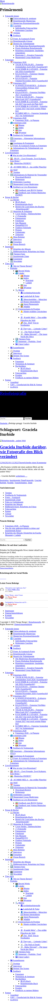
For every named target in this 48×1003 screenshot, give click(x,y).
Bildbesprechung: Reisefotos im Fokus (20, 507)
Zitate (30, 483)
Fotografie (29, 480)
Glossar (8, 514)
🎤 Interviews (16, 239)
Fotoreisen (9, 60)
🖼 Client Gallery (22, 344)
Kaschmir (29, 280)
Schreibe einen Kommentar (35, 463)
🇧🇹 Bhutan (19, 125)
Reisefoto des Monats (14, 504)
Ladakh (29, 283)
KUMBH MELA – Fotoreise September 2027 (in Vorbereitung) (31, 114)
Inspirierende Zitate (17, 480)
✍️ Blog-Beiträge (17, 237)
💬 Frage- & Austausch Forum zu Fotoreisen (28, 146)
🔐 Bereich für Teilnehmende (22, 44)
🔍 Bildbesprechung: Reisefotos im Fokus (27, 251)
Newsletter (9, 516)
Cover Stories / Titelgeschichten (28, 214)
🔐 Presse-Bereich (17, 244)
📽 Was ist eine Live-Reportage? (23, 155)
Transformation (20, 483)
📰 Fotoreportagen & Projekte (27, 309)
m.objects (14, 387)
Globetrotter (20, 232)
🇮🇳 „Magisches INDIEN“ (20, 163)
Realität (10, 483)
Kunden (18, 375)
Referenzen (20, 179)
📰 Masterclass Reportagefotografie (24, 23)
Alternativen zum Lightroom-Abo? (15, 588)
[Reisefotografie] (7, 3)
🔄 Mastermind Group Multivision (24, 184)
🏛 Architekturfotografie (30, 293)
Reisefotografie (13, 393)
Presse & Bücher (12, 197)
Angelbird (14, 382)
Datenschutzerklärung (6, 568)
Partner (8, 380)
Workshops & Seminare (25, 364)
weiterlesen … (21, 476)
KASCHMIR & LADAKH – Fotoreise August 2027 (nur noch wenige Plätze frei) (31, 108)
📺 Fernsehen (16, 242)
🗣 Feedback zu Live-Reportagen (23, 187)
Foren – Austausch (12, 497)
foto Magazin (20, 223)
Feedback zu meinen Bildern (27, 378)
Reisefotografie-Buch (24, 204)
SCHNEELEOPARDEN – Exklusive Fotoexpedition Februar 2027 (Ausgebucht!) (30, 87)
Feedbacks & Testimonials (15, 495)
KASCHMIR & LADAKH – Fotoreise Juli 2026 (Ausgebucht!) (31, 70)
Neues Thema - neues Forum (14, 595)
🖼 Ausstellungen (17, 348)
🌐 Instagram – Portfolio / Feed (28, 341)
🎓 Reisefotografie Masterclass (22, 21)
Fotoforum (19, 221)
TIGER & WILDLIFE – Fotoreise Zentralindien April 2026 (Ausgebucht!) (31, 65)
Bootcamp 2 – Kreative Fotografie (29, 55)
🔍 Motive (19, 290)
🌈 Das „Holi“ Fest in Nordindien (29, 324)
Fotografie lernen (12, 16)
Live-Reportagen (12, 153)
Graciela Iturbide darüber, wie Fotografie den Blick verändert (23, 452)
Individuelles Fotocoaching (26, 28)
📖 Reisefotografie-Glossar (21, 41)
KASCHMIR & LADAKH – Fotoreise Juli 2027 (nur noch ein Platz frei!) (31, 103)
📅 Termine (15, 33)
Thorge (21, 463)
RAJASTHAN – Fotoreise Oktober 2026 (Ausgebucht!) (29, 75)
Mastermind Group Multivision (27, 57)
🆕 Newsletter (16, 261)
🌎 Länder (19, 273)
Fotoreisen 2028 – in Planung (27, 120)
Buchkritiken (20, 366)
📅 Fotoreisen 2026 (18, 62)
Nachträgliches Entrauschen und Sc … (16, 602)
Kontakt (8, 615)
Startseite (4, 423)
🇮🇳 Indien (19, 128)
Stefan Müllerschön (14, 590)
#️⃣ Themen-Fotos (17, 254)
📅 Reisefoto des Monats (20, 249)
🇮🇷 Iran (18, 130)
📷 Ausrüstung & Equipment (22, 143)
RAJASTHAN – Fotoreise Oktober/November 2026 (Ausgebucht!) (31, 79)
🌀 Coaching (15, 26)
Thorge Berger (12, 597)
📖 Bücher (14, 200)
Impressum (9, 611)
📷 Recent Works (22, 271)
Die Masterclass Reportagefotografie (30, 46)
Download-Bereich (23, 177)
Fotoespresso (20, 218)
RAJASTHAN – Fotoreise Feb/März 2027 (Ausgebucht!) (30, 93)
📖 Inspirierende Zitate (19, 256)
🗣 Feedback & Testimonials (21, 135)
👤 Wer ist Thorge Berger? (21, 266)
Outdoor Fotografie (23, 228)
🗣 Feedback (15, 35)
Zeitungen (19, 234)
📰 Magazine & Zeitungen (21, 211)
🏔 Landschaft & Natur (29, 296)
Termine (8, 493)
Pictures (18, 230)
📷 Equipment (16, 259)
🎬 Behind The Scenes (19, 356)
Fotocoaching (20, 373)
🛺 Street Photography (29, 304)
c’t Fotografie (20, 216)
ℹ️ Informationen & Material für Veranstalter (28, 175)
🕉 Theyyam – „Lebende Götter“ (33, 329)
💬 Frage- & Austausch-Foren (22, 39)
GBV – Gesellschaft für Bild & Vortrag (26, 385)
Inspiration (9, 247)
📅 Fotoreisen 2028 (18, 118)
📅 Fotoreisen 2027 (18, 83)
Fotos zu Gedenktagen (14, 502)
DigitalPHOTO (21, 225)
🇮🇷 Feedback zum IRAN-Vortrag (28, 190)
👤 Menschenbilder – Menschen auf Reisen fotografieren (33, 300)
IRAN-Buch (20, 202)
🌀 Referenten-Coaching (20, 182)
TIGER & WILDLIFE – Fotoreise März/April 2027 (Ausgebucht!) (29, 98)
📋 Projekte (15, 351)
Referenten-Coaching (24, 30)
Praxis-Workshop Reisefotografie (28, 48)
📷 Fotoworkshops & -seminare (23, 18)
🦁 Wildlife (25, 307)
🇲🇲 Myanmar (20, 132)
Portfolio (13, 268)
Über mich (9, 264)
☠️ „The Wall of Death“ (30, 332)
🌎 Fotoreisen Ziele (18, 123)
